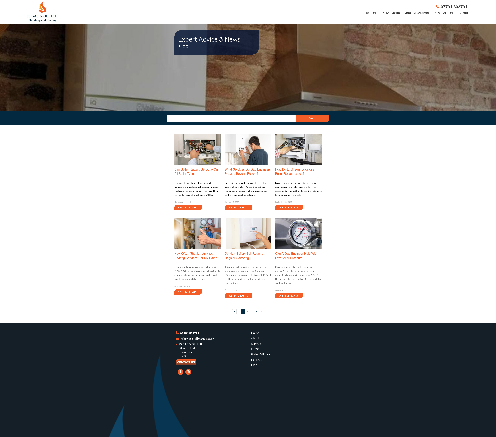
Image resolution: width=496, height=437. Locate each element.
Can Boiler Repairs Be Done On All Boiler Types (196, 171)
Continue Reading (188, 208)
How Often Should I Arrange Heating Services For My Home (195, 255)
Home (368, 12)
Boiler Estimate (421, 12)
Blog (445, 12)
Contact (464, 12)
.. (252, 311)
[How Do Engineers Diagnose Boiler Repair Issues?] (298, 149)
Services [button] (396, 12)
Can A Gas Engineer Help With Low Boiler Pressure (296, 255)
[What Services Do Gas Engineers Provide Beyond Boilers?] (248, 149)
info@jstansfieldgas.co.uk (197, 338)
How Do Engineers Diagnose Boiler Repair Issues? (294, 171)
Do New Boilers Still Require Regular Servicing (244, 255)
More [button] (376, 12)
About (386, 12)
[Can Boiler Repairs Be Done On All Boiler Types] (197, 149)
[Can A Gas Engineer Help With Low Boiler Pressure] (298, 233)
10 (257, 311)
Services (256, 343)
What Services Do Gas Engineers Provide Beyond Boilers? (248, 171)
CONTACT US (186, 362)
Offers (408, 12)
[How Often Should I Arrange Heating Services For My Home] (197, 233)
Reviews (436, 12)
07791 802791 (454, 6)
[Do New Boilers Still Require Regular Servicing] (248, 233)
